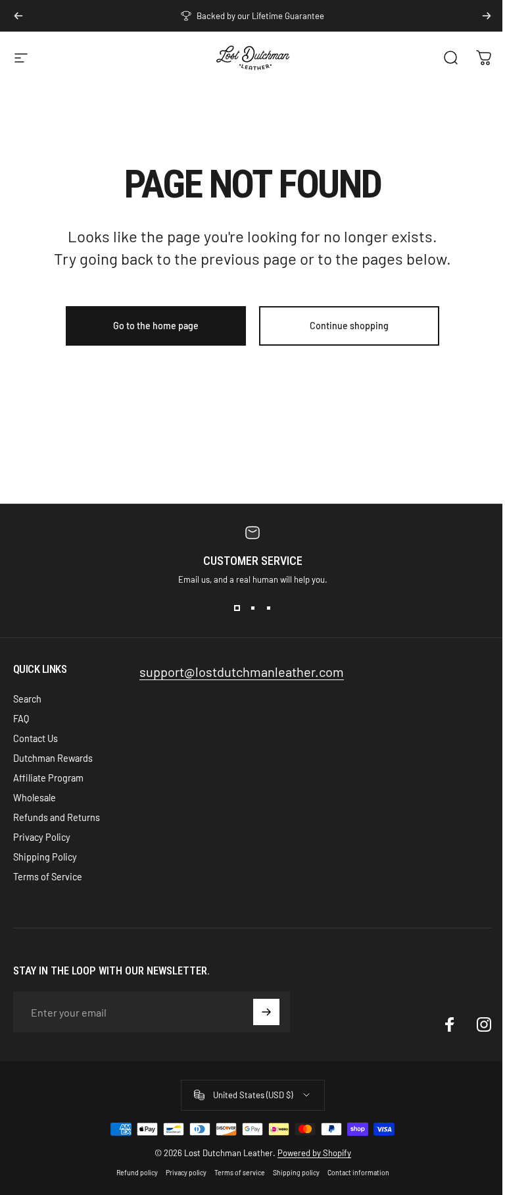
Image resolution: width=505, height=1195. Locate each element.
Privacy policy (186, 1173)
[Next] (486, 16)
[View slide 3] (268, 608)
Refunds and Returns (56, 817)
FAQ (21, 718)
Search (27, 698)
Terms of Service (47, 876)
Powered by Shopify (314, 1153)
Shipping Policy (45, 857)
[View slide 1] (237, 608)
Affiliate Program (48, 777)
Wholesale (34, 797)
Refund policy (137, 1173)
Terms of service (239, 1173)
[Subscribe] (266, 1012)
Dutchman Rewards (53, 758)
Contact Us (35, 738)
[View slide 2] (252, 608)
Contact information (358, 1173)
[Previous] (18, 16)
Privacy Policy (41, 837)
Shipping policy (296, 1173)
